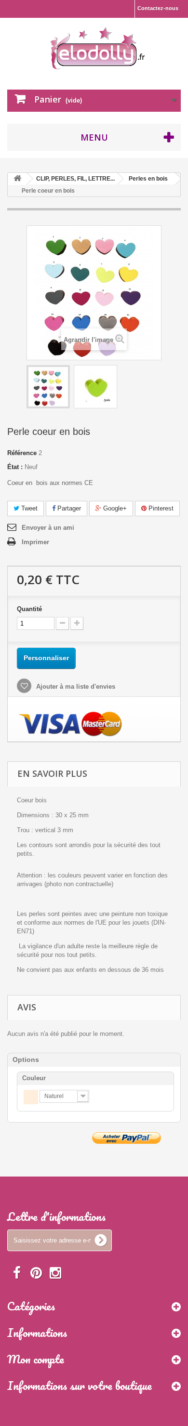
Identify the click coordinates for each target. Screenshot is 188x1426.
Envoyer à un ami (48, 527)
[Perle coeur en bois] (48, 387)
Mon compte (35, 1358)
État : (15, 467)
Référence (22, 453)
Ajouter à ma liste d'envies (74, 686)
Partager (68, 508)
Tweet (28, 508)
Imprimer (35, 542)
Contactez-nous (157, 8)
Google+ (114, 508)
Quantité (29, 609)
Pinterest (160, 508)
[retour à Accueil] (17, 179)
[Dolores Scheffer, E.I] (97, 46)
